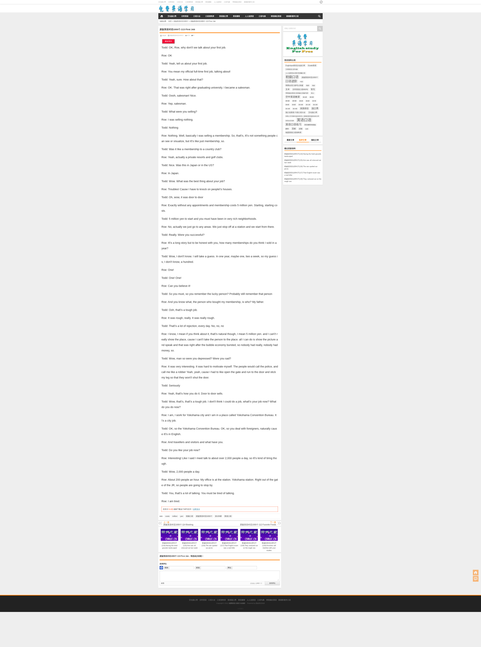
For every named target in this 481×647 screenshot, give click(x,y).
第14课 (295, 108)
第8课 (287, 104)
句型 (301, 81)
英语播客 (208, 2)
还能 (300, 129)
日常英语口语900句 (300, 89)
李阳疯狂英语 (237, 2)
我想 (307, 85)
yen (181, 516)
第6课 (307, 101)
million (174, 516)
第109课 (218, 516)
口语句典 (227, 2)
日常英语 (171, 2)
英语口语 (304, 120)
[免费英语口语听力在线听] (176, 6)
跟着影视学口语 (249, 2)
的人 (312, 93)
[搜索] (319, 16)
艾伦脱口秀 (162, 2)
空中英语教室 (293, 97)
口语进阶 (291, 81)
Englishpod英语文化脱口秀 (295, 65)
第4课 (294, 101)
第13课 (288, 108)
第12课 (315, 104)
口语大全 (180, 2)
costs (167, 516)
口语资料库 (189, 2)
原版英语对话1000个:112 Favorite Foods (258, 525)
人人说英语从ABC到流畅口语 (295, 73)
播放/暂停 (168, 41)
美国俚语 (304, 108)
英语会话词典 (290, 120)
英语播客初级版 (310, 125)
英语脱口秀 (199, 2)
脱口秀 (315, 108)
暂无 (313, 89)
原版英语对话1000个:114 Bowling (178, 525)
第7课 (314, 101)
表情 (162, 583)
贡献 (294, 128)
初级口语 (292, 77)
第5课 (301, 101)
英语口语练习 (293, 124)
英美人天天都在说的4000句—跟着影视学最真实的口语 (302, 116)
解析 (287, 129)
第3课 (287, 101)
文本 (288, 89)
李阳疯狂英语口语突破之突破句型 (297, 93)
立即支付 (196, 509)
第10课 (301, 104)
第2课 (312, 97)
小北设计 (240, 608)
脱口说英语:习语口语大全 (295, 112)
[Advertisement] (75, 629)
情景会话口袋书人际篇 (294, 85)
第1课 (305, 97)
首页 (161, 16)
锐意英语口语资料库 (293, 132)
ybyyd (164, 35)
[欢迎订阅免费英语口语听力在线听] (321, 2)
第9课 (294, 104)
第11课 (308, 104)
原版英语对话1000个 (181, 21)
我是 (313, 85)
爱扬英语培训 (260, 603)
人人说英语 (217, 2)
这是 (306, 129)
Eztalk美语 (312, 65)
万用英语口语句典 (292, 69)
